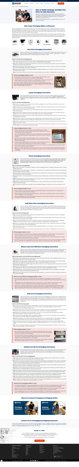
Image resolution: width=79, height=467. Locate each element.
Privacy (13, 460)
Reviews (41, 448)
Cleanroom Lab (42, 451)
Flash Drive (14, 451)
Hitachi (27, 451)
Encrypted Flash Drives (57, 450)
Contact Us (41, 452)
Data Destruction (15, 457)
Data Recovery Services (16, 445)
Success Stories (42, 449)
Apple (27, 452)
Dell (26, 454)
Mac (12, 449)
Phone (37, 3)
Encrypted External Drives (57, 451)
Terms (18, 460)
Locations (41, 450)
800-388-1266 (37, 424)
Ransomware (47, 3)
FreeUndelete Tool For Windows (58, 448)
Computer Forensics (15, 454)
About (52, 3)
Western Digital (28, 447)
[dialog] (1, 461)
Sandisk (27, 448)
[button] (26, 3)
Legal (16, 460)
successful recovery (25, 36)
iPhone (13, 450)
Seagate (27, 449)
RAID (41, 3)
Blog (54, 453)
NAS (12, 452)
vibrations (52, 28)
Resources (55, 445)
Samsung (27, 453)
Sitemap (21, 460)
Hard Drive (32, 3)
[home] (16, 3)
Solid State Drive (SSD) (15, 448)
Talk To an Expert (39, 440)
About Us (41, 445)
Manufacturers (28, 445)
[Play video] (25, 408)
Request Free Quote (62, 0)
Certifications (42, 447)
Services (26, 3)
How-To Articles (55, 449)
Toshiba (27, 450)
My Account (55, 452)
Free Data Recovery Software (58, 447)
